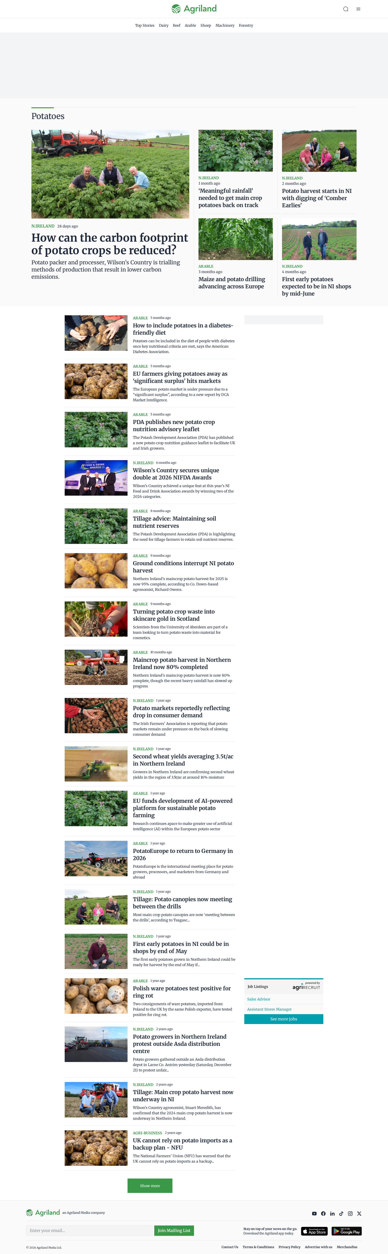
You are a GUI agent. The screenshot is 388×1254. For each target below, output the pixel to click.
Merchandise (347, 1247)
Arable (190, 25)
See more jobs (283, 1019)
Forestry (246, 25)
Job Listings (258, 987)
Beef (176, 25)
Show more (150, 1185)
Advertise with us (318, 1247)
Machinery (225, 25)
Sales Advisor (258, 999)
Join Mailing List (174, 1230)
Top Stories (144, 25)
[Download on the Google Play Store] (346, 1231)
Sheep (206, 25)
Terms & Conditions (258, 1247)
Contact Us (230, 1247)
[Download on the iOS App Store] (314, 1231)
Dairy (163, 25)
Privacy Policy (289, 1247)
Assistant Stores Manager (269, 1009)
